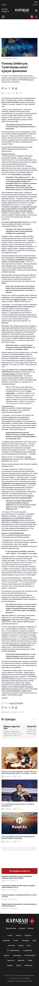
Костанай (11, 945)
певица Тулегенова (19, 299)
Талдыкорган (27, 950)
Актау (29, 945)
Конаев (18, 965)
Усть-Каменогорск (13, 950)
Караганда (6, 940)
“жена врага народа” (9, 374)
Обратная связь (11, 928)
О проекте (22, 928)
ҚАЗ (36, 2)
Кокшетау (21, 960)
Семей (30, 960)
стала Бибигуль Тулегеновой (21, 174)
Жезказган (28, 965)
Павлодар (25, 940)
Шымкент (28, 935)
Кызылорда (17, 955)
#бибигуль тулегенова (9, 712)
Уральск (6, 955)
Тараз (34, 940)
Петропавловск (30, 955)
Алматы (18, 935)
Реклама (30, 928)
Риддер (10, 965)
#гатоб (21, 712)
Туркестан (10, 960)
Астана (9, 935)
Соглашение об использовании (19, 978)
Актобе (15, 940)
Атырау (20, 945)
